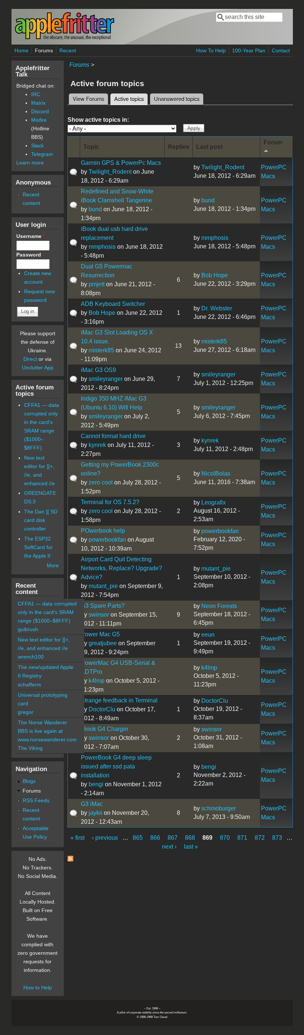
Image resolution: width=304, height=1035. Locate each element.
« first (77, 838)
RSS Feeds (36, 800)
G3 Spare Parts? (103, 606)
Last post (209, 147)
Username (30, 236)
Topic (91, 147)
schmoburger (218, 808)
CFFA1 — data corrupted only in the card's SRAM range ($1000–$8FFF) (47, 612)
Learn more (30, 163)
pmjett (97, 284)
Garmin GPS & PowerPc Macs (121, 163)
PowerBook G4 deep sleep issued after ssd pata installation (116, 766)
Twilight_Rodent (110, 172)
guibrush (28, 629)
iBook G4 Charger (104, 729)
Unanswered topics (176, 98)
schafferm (29, 685)
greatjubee (103, 643)
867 (173, 838)
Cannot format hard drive (113, 436)
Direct (30, 359)
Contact (281, 50)
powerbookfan (107, 539)
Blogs (29, 781)
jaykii (95, 813)
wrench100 (31, 657)
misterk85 (101, 350)
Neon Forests (219, 606)
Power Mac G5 (100, 634)
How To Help (211, 50)
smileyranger (106, 379)
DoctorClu (102, 709)
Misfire (39, 120)
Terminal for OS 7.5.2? (110, 502)
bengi (96, 784)
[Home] (64, 38)
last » (191, 846)
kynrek (97, 445)
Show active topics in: (98, 120)
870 (225, 838)
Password (30, 255)
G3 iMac (92, 804)
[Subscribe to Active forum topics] (70, 859)
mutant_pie (103, 586)
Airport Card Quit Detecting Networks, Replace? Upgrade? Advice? (121, 568)
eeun (208, 634)
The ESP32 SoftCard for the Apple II (38, 547)
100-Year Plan (248, 50)
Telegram (42, 154)
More (53, 565)
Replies (178, 147)
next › (169, 846)
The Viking (30, 748)
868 (190, 838)
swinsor (99, 614)
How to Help (37, 987)
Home (21, 50)
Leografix (213, 502)
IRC (35, 94)
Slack (37, 145)
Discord (40, 111)
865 (138, 838)
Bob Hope (214, 275)
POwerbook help (103, 531)
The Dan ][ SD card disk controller (40, 520)
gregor (25, 712)
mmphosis (102, 247)
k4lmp (97, 681)
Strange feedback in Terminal (119, 700)
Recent (67, 50)
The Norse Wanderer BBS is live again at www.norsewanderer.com (47, 730)
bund (95, 209)
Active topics (131, 98)
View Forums (88, 98)
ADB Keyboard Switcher (113, 304)
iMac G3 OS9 (98, 370)
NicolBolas (215, 473)
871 (242, 838)
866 (155, 838)
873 (277, 838)
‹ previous (105, 838)
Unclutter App (37, 367)
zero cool (101, 482)
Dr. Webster (216, 308)
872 (260, 838)
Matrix (38, 103)
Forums (44, 50)
